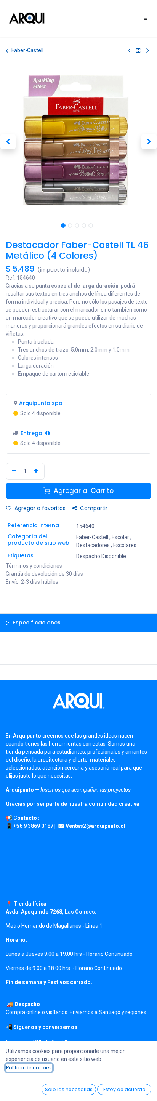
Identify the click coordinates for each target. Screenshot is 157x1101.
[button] (8, 141)
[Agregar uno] (37, 471)
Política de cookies (29, 1067)
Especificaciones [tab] (36, 622)
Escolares (124, 545)
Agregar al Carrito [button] (83, 490)
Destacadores (93, 545)
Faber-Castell (27, 50)
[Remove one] (13, 471)
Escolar (120, 537)
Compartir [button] (92, 508)
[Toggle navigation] (145, 18)
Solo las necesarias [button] (69, 1089)
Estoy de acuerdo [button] (124, 1089)
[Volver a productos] (138, 50)
